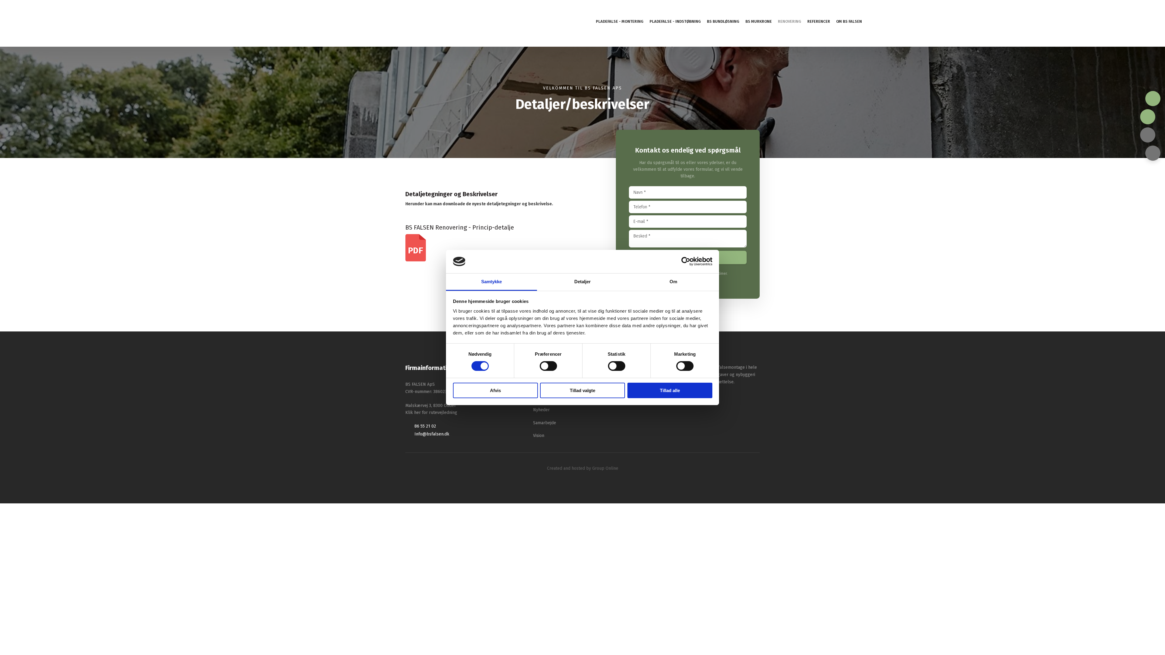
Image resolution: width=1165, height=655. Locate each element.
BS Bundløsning (723, 21)
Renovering (789, 21)
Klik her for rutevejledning (431, 412)
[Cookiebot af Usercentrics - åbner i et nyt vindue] (685, 261)
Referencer (818, 21)
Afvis (495, 390)
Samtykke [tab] (491, 281)
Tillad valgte (582, 390)
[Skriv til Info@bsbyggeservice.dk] (1147, 116)
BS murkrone (758, 21)
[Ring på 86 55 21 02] (1152, 98)
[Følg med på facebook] (1147, 135)
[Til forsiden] (126, 23)
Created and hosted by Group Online (582, 468)
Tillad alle (670, 390)
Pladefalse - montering (619, 21)
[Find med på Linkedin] (1152, 153)
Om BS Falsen (849, 21)
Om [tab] (673, 281)
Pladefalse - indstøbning (675, 21)
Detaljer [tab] (582, 281)
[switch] (548, 366)
